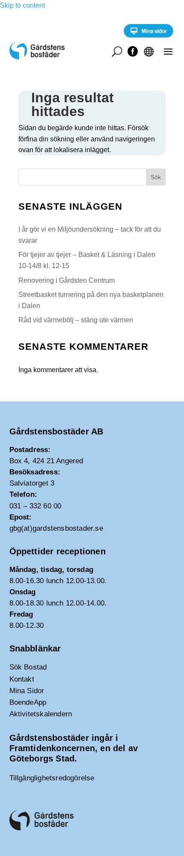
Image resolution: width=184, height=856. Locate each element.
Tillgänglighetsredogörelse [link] (52, 778)
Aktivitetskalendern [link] (40, 714)
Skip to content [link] (22, 5)
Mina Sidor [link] (27, 691)
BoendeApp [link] (28, 702)
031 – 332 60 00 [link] (35, 506)
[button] (168, 51)
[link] (148, 35)
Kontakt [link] (21, 679)
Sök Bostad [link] (28, 667)
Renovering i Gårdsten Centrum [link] (66, 280)
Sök (156, 177)
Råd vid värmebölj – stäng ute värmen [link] (75, 320)
